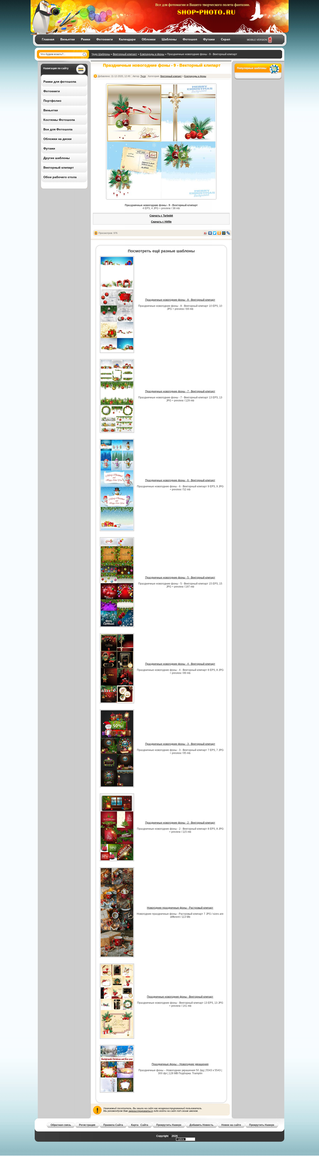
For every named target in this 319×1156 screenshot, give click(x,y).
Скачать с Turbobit (161, 215)
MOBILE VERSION (257, 39)
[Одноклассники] (219, 233)
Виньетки (67, 39)
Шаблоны (169, 39)
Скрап (225, 39)
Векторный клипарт (125, 54)
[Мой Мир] (224, 233)
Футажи (209, 39)
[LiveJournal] (228, 233)
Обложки (149, 39)
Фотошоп (190, 39)
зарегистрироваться (140, 1111)
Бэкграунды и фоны (152, 54)
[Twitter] (214, 233)
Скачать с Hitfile (161, 221)
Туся (143, 76)
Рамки (85, 39)
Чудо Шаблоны (101, 54)
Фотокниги (104, 39)
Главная (48, 39)
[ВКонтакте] (210, 233)
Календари (127, 39)
